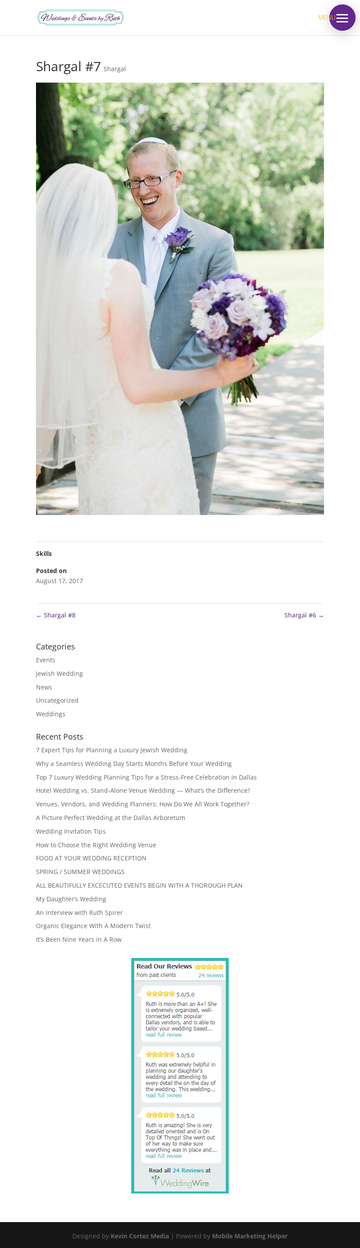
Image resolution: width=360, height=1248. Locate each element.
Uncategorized (57, 700)
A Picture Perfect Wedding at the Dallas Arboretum (110, 817)
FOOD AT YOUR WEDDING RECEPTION (91, 858)
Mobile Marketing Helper (250, 1236)
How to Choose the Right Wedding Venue (96, 845)
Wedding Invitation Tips (71, 831)
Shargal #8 (56, 615)
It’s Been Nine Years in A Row (79, 939)
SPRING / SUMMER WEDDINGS (80, 871)
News (44, 687)
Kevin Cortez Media (140, 1236)
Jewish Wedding (59, 673)
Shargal (115, 69)
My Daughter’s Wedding (71, 899)
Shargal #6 (304, 615)
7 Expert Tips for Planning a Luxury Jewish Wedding (111, 750)
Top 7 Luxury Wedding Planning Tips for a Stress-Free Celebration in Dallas (146, 777)
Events (45, 660)
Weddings (50, 714)
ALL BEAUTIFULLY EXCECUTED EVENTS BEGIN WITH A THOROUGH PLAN (139, 885)
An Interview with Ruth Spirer (79, 912)
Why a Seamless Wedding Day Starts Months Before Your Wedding (134, 763)
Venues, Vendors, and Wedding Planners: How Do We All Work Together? (142, 804)
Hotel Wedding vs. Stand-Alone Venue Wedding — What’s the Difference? (143, 790)
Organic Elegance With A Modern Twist (93, 925)
